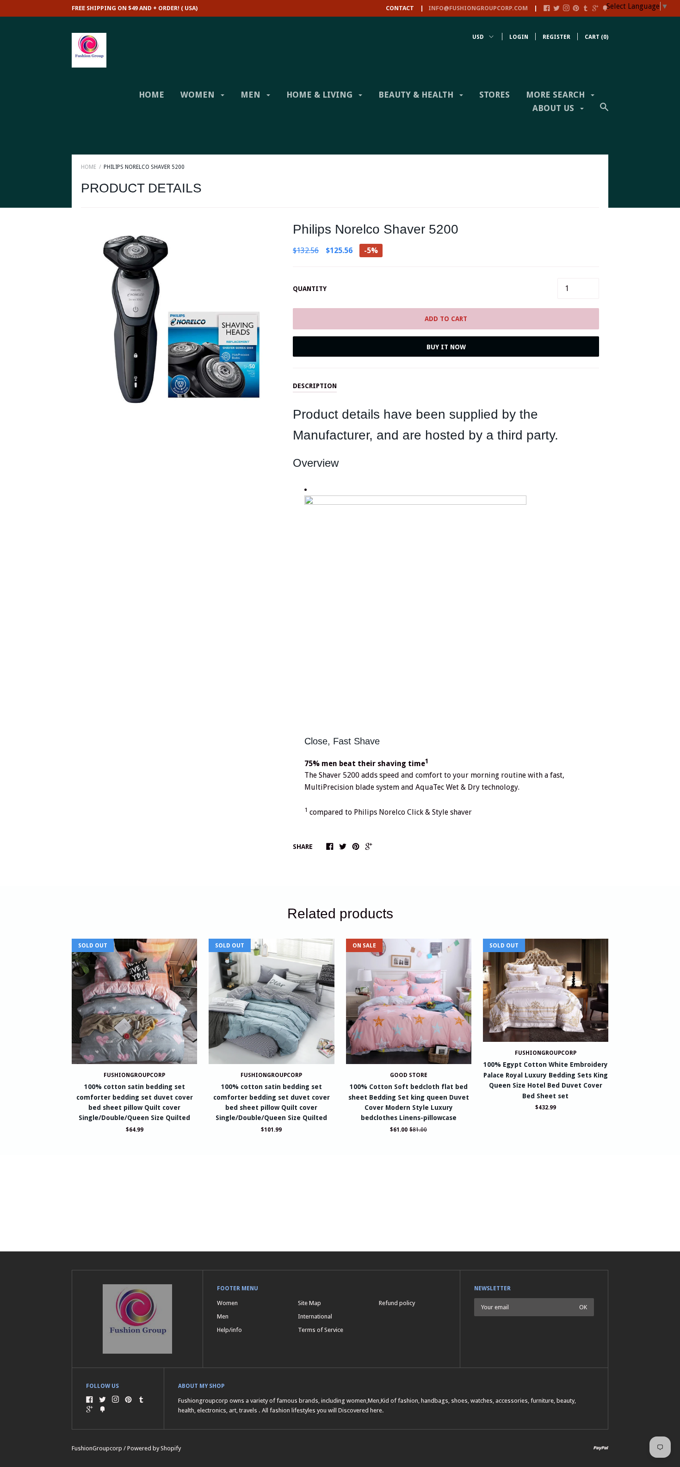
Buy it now (446, 347)
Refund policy (397, 1303)
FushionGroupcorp (134, 1075)
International (315, 1316)
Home (151, 94)
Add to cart (446, 318)
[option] (181, 319)
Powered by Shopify (154, 1448)
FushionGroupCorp (545, 1053)
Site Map (309, 1303)
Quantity (310, 288)
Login (518, 37)
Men (252, 94)
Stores (494, 94)
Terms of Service (320, 1329)
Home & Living (320, 94)
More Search (556, 94)
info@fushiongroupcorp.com (478, 8)
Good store (408, 1075)
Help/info (229, 1329)
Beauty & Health (417, 94)
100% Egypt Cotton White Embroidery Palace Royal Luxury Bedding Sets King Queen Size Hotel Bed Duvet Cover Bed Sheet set (545, 1080)
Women (198, 94)
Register (556, 37)
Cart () (596, 37)
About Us (554, 108)
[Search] (604, 111)
